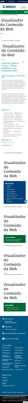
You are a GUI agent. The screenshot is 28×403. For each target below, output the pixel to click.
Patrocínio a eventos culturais (13, 309)
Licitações (17, 363)
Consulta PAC (5, 367)
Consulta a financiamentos (6, 356)
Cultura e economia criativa (20, 366)
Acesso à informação (22, 1)
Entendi (25, 402)
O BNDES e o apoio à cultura (12, 307)
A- (25, 9)
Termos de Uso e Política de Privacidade (10, 399)
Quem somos (6, 347)
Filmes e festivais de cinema (12, 195)
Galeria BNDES (9, 201)
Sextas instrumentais (11, 191)
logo (9, 6)
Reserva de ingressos (11, 193)
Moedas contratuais (7, 369)
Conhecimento (19, 369)
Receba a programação (11, 196)
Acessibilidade (22, 7)
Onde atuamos (6, 350)
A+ (24, 9)
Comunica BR (11, 1)
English (24, 6)
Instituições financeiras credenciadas (18, 357)
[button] (1, 33)
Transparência (6, 353)
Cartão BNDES (18, 350)
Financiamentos (19, 347)
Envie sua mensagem (11, 329)
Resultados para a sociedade (7, 360)
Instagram (5, 380)
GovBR (2, 1)
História (8, 187)
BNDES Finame (19, 353)
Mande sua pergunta (11, 322)
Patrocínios (18, 360)
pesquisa (17, 240)
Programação (9, 185)
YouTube (4, 377)
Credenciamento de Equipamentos (7, 363)
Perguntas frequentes (8, 385)
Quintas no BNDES (10, 189)
